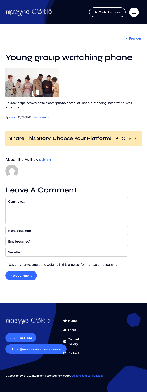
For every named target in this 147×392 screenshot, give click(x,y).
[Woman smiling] (31, 9)
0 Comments (41, 117)
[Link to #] (134, 12)
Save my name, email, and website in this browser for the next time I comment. (65, 264)
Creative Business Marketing (87, 375)
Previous (135, 38)
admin (12, 117)
